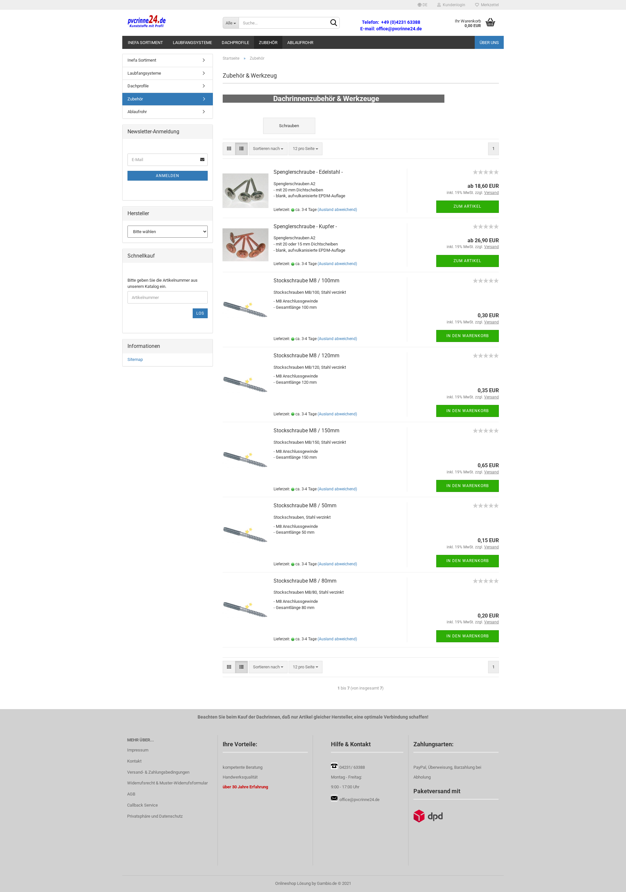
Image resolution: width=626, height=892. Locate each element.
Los (200, 313)
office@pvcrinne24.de (359, 799)
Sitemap (135, 359)
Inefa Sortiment (145, 42)
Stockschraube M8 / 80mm (305, 581)
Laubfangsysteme (192, 42)
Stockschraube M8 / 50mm (305, 505)
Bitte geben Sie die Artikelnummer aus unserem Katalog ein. (162, 283)
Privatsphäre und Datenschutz (155, 816)
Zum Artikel (467, 206)
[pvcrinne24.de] (170, 23)
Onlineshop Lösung (293, 883)
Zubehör (268, 42)
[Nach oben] (608, 882)
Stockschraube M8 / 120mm (306, 355)
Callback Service (142, 805)
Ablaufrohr (300, 42)
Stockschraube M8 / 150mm (306, 430)
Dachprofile (235, 42)
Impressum (137, 750)
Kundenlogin (453, 5)
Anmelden (167, 175)
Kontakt (134, 761)
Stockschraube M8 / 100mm (306, 280)
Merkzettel (489, 5)
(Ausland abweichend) (337, 209)
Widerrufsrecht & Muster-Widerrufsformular (167, 782)
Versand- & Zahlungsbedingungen (158, 772)
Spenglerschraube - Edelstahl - (308, 172)
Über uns (489, 42)
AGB (131, 794)
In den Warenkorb (467, 336)
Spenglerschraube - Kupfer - (305, 226)
